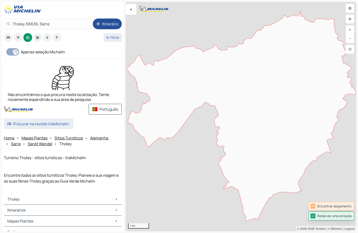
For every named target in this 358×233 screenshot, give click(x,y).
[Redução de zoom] (350, 38)
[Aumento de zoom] (350, 29)
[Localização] (350, 49)
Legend (349, 228)
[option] (8, 37)
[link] (331, 206)
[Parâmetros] (350, 19)
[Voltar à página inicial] (23, 9)
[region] (241, 116)
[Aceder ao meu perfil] (350, 8)
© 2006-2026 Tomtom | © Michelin (319, 228)
